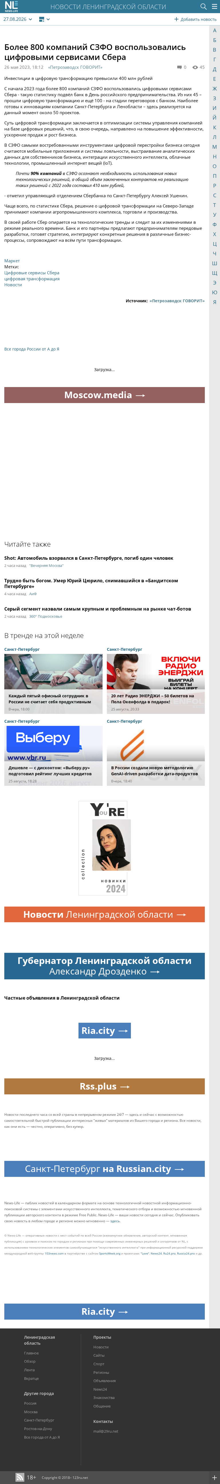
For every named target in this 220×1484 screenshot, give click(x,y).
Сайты (99, 1355)
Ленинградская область (39, 1340)
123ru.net (80, 1477)
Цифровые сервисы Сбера (31, 272)
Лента (29, 1369)
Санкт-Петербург (39, 1420)
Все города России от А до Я (31, 349)
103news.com (54, 1253)
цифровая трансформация (32, 278)
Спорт (98, 1363)
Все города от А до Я (42, 1437)
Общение (102, 1406)
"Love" (145, 1253)
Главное (31, 1353)
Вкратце (31, 1378)
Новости (13, 284)
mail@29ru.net (105, 1431)
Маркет (12, 260)
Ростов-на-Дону (38, 1428)
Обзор (30, 1361)
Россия (30, 1403)
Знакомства (104, 1397)
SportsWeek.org (109, 1253)
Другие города (39, 1393)
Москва (31, 1411)
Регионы (101, 1372)
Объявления (104, 1380)
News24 (156, 1253)
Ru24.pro (169, 1253)
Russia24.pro (186, 1253)
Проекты (102, 1337)
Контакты (103, 1421)
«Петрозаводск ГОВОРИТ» (75, 67)
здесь (115, 1221)
